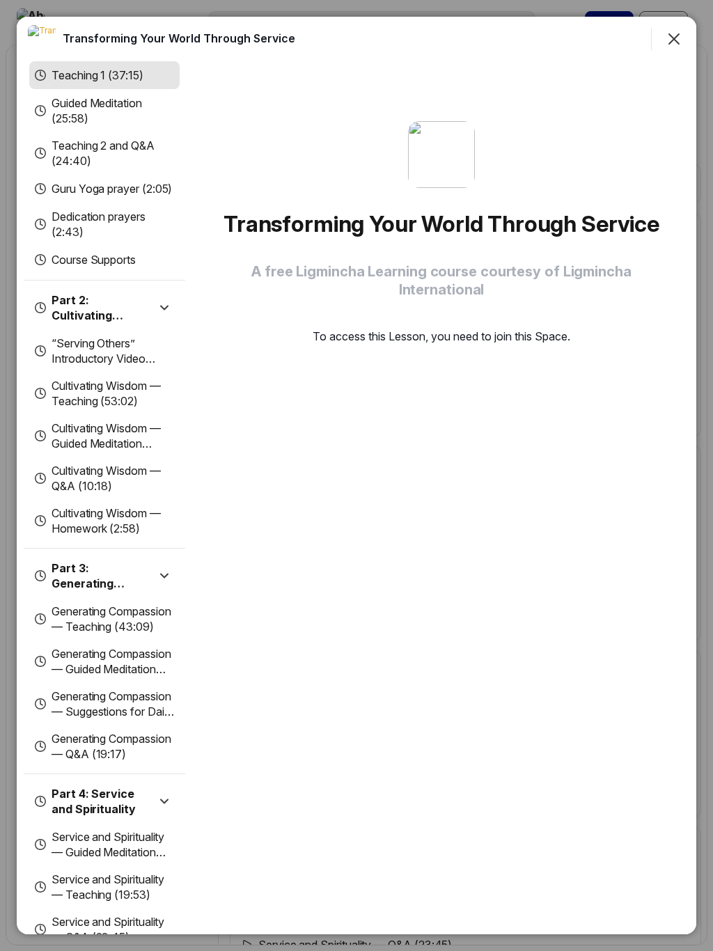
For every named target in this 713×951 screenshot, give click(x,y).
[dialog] (356, 475)
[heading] (179, 38)
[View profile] (42, 39)
